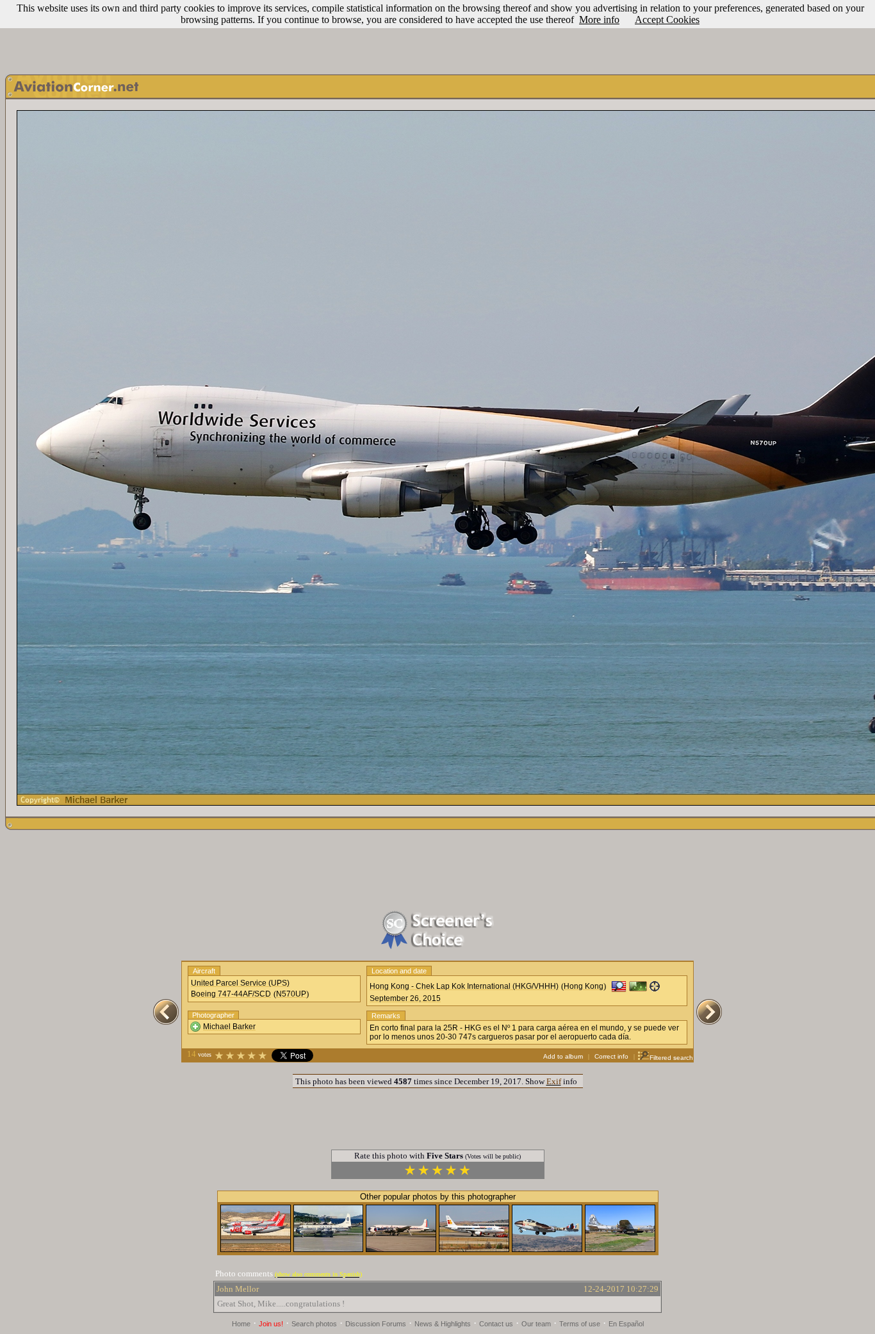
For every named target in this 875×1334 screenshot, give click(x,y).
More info (599, 19)
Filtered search (671, 1057)
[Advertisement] (437, 34)
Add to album (563, 1056)
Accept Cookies (667, 19)
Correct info (611, 1056)
